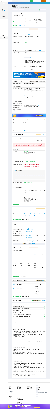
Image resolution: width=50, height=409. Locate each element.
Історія (2, 8)
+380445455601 (31, 69)
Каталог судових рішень (20, 399)
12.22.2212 (14, 284)
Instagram (10, 388)
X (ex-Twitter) (10, 389)
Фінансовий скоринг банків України (30, 394)
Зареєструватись (17, 76)
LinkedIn (10, 386)
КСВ (17, 394)
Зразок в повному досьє (17, 219)
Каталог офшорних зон (19, 400)
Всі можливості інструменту (25, 219)
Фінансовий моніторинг (29, 387)
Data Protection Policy (11, 398)
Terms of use (10, 397)
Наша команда (19, 387)
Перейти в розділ (16, 204)
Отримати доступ (38, 134)
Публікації (3, 10)
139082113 (35, 254)
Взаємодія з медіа (19, 388)
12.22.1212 (14, 288)
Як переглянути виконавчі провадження (30, 398)
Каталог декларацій (19, 403)
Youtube (10, 387)
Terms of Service (11, 396)
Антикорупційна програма (11, 402)
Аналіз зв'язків (3, 15)
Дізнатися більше (40, 115)
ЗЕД (2, 17)
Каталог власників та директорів (19, 402)
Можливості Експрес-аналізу (22, 25)
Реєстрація (15, 25)
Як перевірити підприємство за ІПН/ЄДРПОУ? (30, 401)
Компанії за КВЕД (19, 398)
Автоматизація (3, 18)
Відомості (3, 9)
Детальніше (40, 50)
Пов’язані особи (3, 16)
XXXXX (25, 213)
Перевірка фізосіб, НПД (29, 386)
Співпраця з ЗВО (19, 389)
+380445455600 (31, 68)
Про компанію (19, 386)
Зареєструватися (37, 407)
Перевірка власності (29, 388)
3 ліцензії (25, 130)
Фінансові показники (29, 389)
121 (24, 95)
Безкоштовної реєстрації (32, 243)
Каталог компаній (19, 397)
